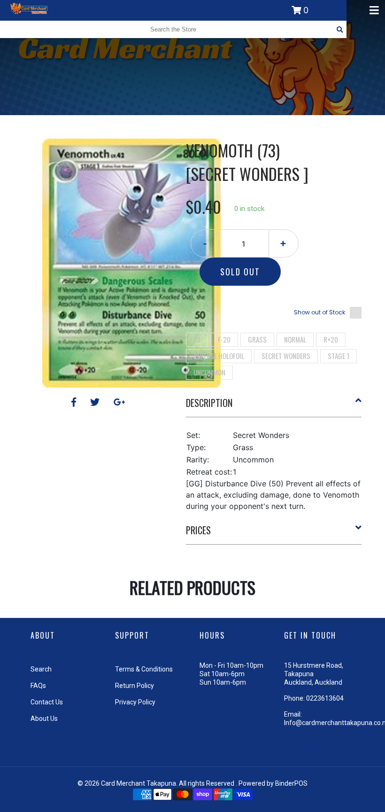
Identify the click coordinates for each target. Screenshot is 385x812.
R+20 (330, 339)
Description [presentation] (209, 403)
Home (166, 122)
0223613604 (325, 698)
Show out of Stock (319, 312)
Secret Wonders (286, 356)
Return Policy (134, 685)
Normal (295, 339)
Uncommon (209, 372)
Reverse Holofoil (218, 356)
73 (196, 339)
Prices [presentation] (198, 530)
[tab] (274, 406)
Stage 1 (338, 356)
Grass (257, 339)
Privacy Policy (135, 702)
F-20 (224, 339)
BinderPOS (291, 783)
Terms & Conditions (144, 669)
